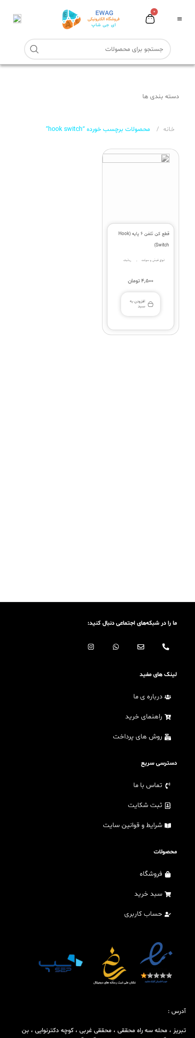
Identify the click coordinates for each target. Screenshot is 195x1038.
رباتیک (127, 260)
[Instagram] (91, 647)
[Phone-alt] (165, 647)
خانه (168, 129)
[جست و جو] (34, 49)
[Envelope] (140, 647)
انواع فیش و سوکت (153, 260)
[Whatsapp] (115, 647)
